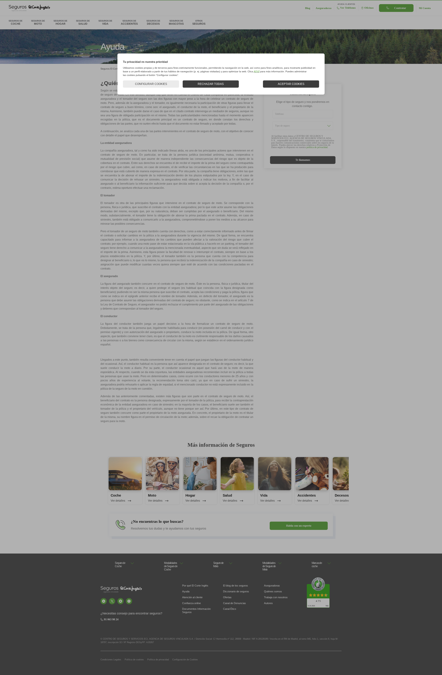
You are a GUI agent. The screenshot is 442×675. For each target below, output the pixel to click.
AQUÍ (257, 71)
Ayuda (185, 591)
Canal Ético (229, 608)
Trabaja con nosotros (276, 597)
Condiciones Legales (110, 659)
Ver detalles (118, 500)
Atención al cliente (192, 597)
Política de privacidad (158, 659)
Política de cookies (134, 659)
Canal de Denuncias (234, 603)
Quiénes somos (273, 591)
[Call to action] (103, 601)
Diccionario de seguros (236, 591)
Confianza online (191, 603)
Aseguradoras (272, 585)
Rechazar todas (211, 83)
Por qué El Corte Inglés (195, 585)
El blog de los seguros (235, 585)
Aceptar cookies (291, 83)
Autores (268, 603)
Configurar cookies (151, 83)
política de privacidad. (317, 147)
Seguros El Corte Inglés (113, 68)
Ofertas (227, 597)
